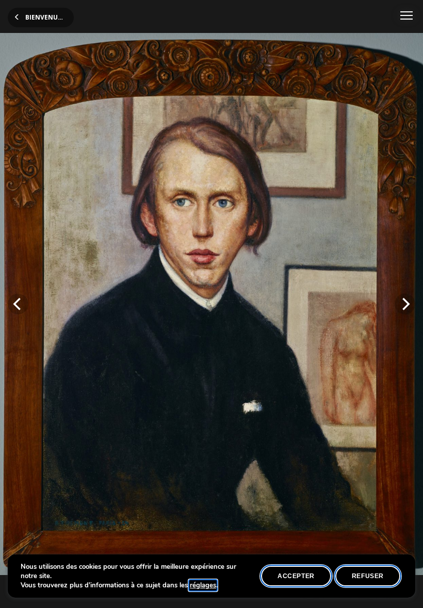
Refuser (368, 576)
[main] (211, 304)
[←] (18, 304)
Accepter (296, 576)
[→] (405, 304)
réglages (203, 585)
